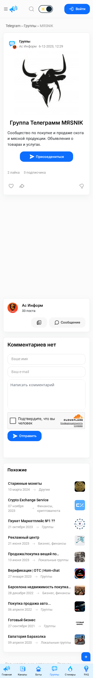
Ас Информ (32, 305)
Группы (30, 26)
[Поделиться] (22, 186)
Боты (38, 674)
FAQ (86, 674)
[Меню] (6, 9)
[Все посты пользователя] (39, 322)
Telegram (13, 26)
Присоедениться (50, 157)
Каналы (22, 674)
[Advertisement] (46, 246)
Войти (81, 9)
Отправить (27, 436)
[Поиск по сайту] (31, 9)
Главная (7, 674)
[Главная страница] (13, 9)
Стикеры (70, 674)
